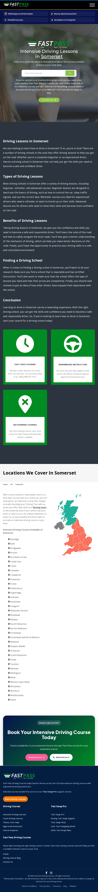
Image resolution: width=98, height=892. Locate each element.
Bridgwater (15, 548)
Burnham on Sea (18, 557)
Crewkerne (15, 575)
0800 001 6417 (62, 757)
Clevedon (14, 570)
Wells (12, 677)
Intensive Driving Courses (14, 814)
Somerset (19, 484)
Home (5, 484)
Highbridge (15, 592)
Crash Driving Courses (13, 818)
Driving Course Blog (12, 858)
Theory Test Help (11, 822)
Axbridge (14, 539)
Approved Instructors (12, 826)
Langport (14, 606)
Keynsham (15, 601)
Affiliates (72, 886)
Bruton (13, 552)
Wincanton (15, 686)
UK (11, 484)
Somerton (15, 650)
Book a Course (35, 757)
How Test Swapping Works (63, 826)
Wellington (15, 673)
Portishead (15, 632)
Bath (12, 543)
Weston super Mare (20, 682)
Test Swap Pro (57, 814)
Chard (13, 566)
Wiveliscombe (16, 695)
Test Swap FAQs (58, 822)
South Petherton (18, 655)
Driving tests (39, 507)
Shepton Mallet (17, 646)
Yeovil (13, 699)
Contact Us (8, 862)
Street (13, 659)
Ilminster (14, 597)
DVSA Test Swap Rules (61, 830)
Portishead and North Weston (25, 637)
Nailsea (13, 619)
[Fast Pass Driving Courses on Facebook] (46, 872)
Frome (13, 583)
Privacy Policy (44, 886)
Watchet (14, 668)
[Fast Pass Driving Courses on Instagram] (51, 872)
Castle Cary (15, 561)
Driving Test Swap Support (63, 818)
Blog (65, 886)
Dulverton (15, 579)
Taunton (14, 664)
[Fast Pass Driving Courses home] (19, 777)
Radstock (14, 641)
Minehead (15, 615)
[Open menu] (92, 5)
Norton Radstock (18, 628)
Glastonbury (16, 588)
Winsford (14, 690)
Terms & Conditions (29, 886)
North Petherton (18, 624)
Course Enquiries (10, 830)
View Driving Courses (15, 799)
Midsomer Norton (19, 610)
